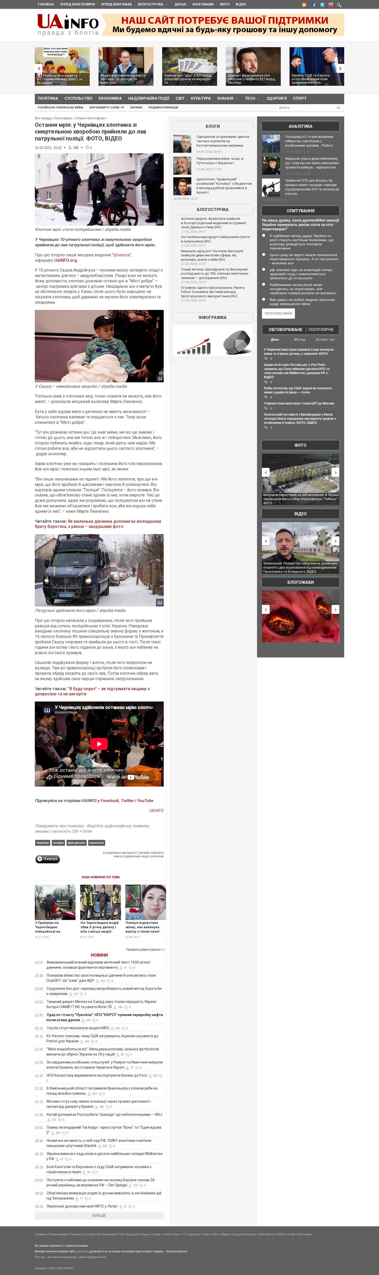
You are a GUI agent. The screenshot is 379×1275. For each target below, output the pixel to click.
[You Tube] (330, 6)
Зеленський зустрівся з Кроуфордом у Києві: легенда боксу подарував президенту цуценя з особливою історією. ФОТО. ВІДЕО (300, 419)
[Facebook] (312, 6)
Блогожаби (203, 4)
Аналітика (300, 126)
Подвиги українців (163, 107)
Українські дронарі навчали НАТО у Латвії (82, 1206)
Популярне (321, 329)
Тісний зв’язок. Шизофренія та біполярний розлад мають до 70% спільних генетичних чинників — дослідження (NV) (214, 273)
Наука (145, 1234)
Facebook (109, 800)
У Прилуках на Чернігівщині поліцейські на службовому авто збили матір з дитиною (55, 931)
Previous (37, 68)
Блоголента (266, 1234)
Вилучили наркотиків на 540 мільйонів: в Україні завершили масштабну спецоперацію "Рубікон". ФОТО (301, 499)
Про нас (40, 1257)
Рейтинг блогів (285, 1234)
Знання (223, 99)
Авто (177, 1234)
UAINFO (156, 810)
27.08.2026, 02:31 (193, 282)
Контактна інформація (62, 1257)
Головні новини (58, 1234)
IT (184, 1234)
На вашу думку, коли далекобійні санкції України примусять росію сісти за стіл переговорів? (300, 224)
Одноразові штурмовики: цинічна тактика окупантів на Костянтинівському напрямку (222, 141)
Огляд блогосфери (77, 4)
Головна (46, 4)
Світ (180, 98)
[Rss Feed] (304, 6)
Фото (224, 4)
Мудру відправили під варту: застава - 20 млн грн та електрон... (123, 79)
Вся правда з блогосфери (53, 118)
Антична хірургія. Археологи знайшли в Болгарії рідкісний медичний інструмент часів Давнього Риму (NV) (213, 223)
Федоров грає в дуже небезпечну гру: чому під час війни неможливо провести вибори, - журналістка (312, 163)
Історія (156, 1234)
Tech (248, 99)
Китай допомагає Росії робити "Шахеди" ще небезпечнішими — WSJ (104, 1114)
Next (341, 68)
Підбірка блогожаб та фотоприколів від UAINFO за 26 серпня (60, 79)
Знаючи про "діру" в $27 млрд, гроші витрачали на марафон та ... (188, 79)
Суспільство (78, 98)
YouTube (145, 800)
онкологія (96, 842)
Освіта (167, 1234)
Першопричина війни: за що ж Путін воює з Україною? (219, 161)
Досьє (180, 4)
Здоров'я (277, 98)
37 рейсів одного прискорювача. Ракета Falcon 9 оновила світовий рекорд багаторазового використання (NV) (213, 292)
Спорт (300, 98)
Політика (48, 98)
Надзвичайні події (148, 98)
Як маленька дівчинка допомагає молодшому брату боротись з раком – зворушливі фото (98, 524)
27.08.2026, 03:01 (193, 264)
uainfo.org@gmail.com (92, 1257)
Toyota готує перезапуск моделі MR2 (78, 1028)
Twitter (128, 800)
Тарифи (136, 107)
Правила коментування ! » (145, 949)
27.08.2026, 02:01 (193, 300)
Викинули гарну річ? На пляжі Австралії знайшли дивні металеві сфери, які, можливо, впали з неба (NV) (212, 255)
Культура (201, 98)
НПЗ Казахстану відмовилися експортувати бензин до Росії (97, 1075)
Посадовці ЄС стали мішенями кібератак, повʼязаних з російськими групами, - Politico (309, 141)
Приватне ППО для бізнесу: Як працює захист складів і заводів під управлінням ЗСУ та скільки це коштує (312, 187)
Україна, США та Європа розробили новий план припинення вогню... (310, 79)
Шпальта (121, 254)
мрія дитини (76, 842)
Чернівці (42, 842)
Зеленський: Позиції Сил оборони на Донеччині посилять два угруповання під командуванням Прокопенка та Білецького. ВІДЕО (300, 567)
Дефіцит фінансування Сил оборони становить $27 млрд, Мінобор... (251, 79)
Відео (241, 4)
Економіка (110, 98)
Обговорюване (285, 329)
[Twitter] (321, 6)
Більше (99, 1215)
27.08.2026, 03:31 (193, 245)
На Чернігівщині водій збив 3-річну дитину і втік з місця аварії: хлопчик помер (99, 929)
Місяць (300, 339)
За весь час (325, 339)
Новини (99, 955)
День (275, 339)
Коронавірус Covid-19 (106, 107)
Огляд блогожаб (116, 4)
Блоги (213, 126)
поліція (58, 842)
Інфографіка (213, 317)
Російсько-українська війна (60, 107)
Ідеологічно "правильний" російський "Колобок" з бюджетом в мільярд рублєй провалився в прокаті (224, 185)
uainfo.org (83, 1251)
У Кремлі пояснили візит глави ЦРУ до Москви (299, 403)
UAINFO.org (65, 260)
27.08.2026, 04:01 (193, 231)
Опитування (301, 210)
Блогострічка (149, 5)
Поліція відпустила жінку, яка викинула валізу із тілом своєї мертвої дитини (142, 929)
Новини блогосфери (90, 118)
